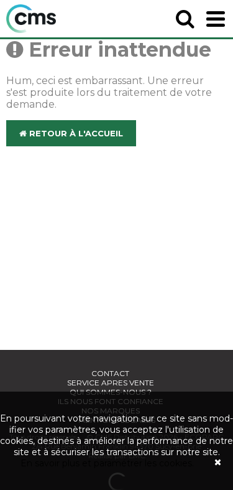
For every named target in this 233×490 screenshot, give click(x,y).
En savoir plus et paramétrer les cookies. (107, 463)
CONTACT (110, 373)
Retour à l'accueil (75, 133)
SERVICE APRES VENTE (110, 382)
